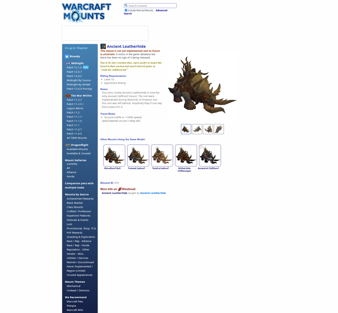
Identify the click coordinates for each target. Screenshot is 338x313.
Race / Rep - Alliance (79, 241)
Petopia (71, 305)
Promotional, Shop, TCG (81, 228)
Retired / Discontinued (80, 262)
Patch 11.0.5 (74, 133)
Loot (69, 224)
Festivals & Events (77, 220)
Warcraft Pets (75, 301)
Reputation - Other (78, 249)
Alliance (71, 172)
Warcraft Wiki (75, 310)
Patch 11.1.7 (74, 116)
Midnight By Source (79, 80)
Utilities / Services (77, 258)
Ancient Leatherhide (114, 193)
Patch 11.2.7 (74, 99)
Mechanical (73, 286)
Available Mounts (77, 149)
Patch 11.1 (73, 125)
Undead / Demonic (78, 290)
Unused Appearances (79, 275)
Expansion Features (78, 215)
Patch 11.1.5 (74, 121)
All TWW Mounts (77, 138)
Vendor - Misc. (75, 253)
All (68, 168)
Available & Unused (78, 153)
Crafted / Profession (79, 211)
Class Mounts (75, 207)
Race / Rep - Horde (78, 245)
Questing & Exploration (81, 236)
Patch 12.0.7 (74, 71)
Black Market (75, 202)
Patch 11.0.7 (74, 129)
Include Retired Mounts (140, 10)
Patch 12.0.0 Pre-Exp (79, 88)
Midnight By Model (78, 84)
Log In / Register (77, 48)
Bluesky (75, 56)
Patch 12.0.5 (74, 76)
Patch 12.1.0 (74, 67)
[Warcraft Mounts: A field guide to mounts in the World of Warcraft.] (87, 23)
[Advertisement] (105, 33)
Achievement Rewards (80, 198)
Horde (70, 176)
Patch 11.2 (73, 112)
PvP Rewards (74, 232)
